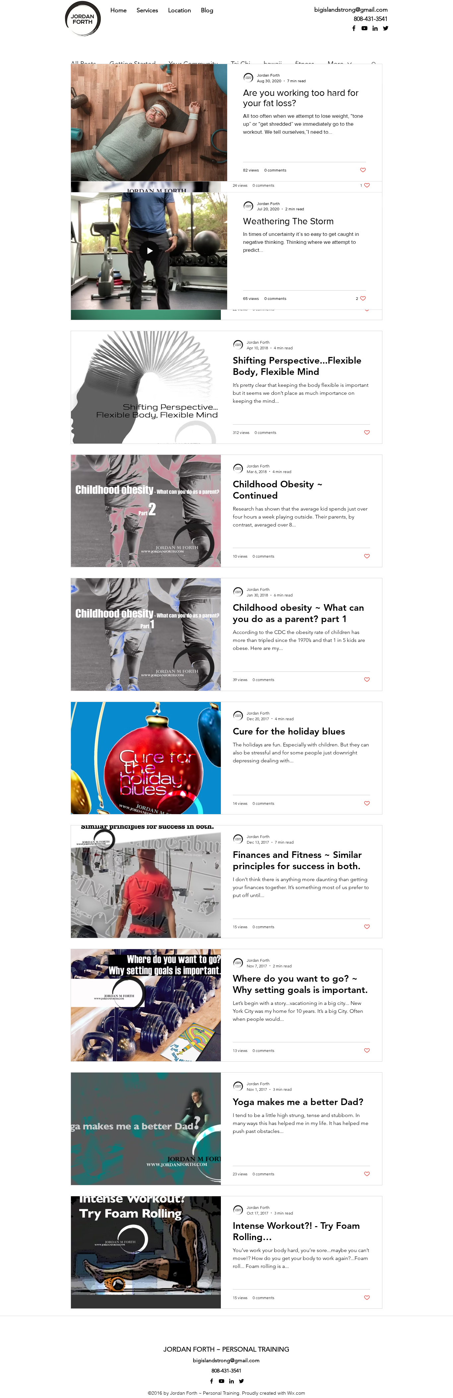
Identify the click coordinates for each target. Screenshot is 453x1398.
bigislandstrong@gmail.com (351, 9)
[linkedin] (375, 28)
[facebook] (353, 28)
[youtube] (364, 28)
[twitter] (385, 28)
